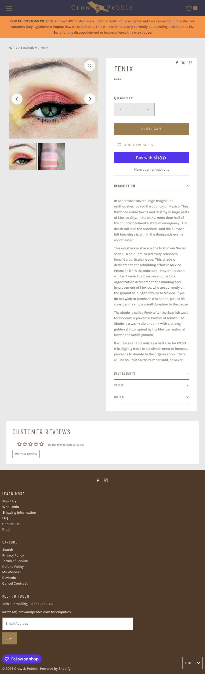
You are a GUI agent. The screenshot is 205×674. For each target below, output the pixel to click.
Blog (6, 529)
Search (7, 549)
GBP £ (190, 663)
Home (13, 47)
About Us (9, 501)
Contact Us (11, 524)
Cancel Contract (15, 583)
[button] (151, 186)
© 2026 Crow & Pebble (20, 668)
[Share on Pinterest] (190, 63)
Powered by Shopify (55, 668)
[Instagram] (106, 480)
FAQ (5, 518)
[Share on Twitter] (183, 63)
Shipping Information (19, 512)
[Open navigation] (9, 8)
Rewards (9, 578)
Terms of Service (15, 561)
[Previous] (17, 98)
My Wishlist (11, 572)
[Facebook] (98, 480)
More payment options (151, 169)
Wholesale (10, 507)
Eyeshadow (29, 47)
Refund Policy (13, 567)
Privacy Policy (13, 555)
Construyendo (153, 276)
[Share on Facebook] (177, 63)
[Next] (89, 98)
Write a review (26, 454)
